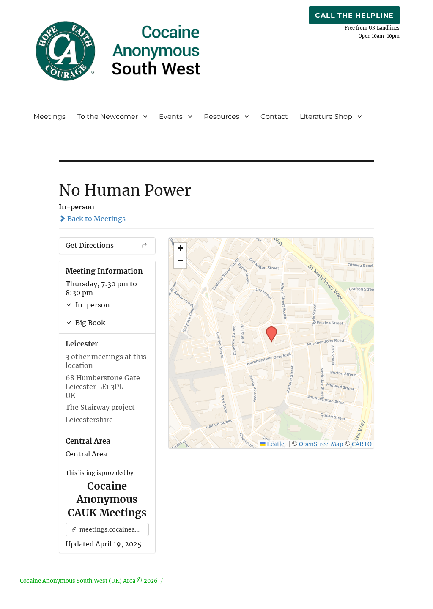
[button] (268, 329)
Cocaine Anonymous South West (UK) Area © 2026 (89, 580)
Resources (221, 116)
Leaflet (276, 444)
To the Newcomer (107, 116)
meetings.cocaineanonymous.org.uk (113, 529)
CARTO (362, 444)
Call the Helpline (354, 15)
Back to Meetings (96, 218)
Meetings (49, 116)
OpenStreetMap (321, 444)
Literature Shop (326, 116)
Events (171, 116)
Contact (274, 116)
